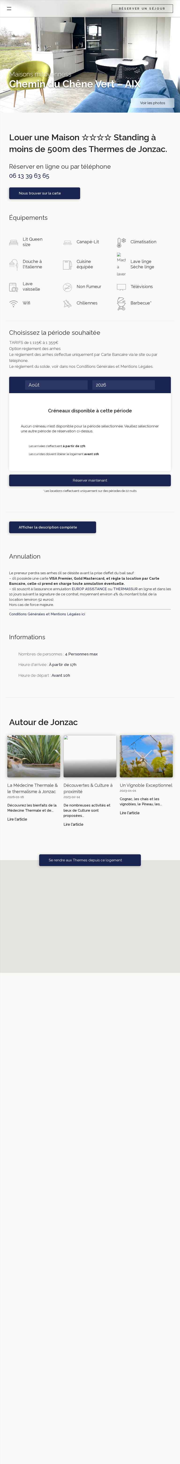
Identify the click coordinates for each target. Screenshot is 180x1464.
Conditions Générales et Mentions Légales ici (47, 614)
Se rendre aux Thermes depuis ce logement (85, 860)
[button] (90, 913)
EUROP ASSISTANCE (89, 589)
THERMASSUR (125, 589)
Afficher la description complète (48, 527)
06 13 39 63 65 (29, 175)
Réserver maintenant (90, 480)
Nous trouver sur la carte (40, 193)
